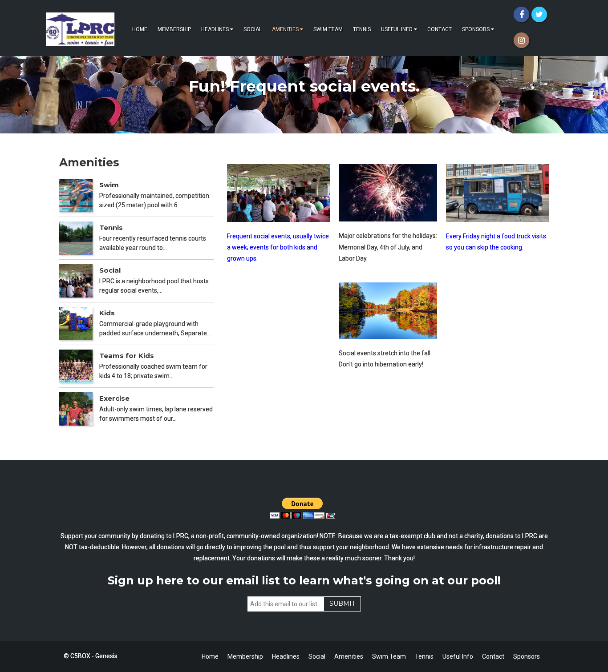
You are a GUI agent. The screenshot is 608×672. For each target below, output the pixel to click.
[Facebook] (521, 14)
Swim (109, 185)
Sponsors (476, 29)
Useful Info (397, 29)
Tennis (362, 29)
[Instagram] (521, 40)
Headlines (215, 29)
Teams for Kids (126, 355)
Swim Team (328, 29)
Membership (174, 29)
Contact (439, 29)
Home (139, 29)
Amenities (285, 29)
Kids (107, 313)
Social (252, 29)
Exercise (114, 398)
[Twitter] (539, 14)
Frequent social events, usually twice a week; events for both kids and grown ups (278, 247)
